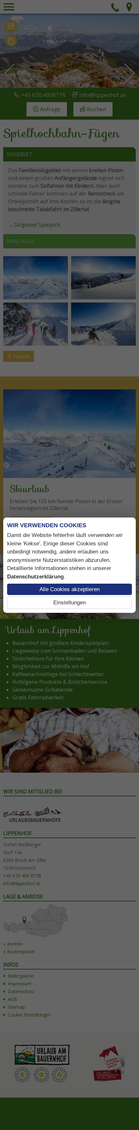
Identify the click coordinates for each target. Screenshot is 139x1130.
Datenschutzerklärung (35, 577)
